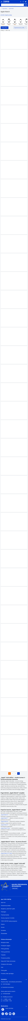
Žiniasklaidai (4, 933)
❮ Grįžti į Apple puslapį (6, 15)
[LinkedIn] (13, 1013)
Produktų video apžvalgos (7, 973)
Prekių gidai (4, 970)
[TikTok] (6, 1013)
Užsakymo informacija (6, 964)
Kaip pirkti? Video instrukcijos (8, 961)
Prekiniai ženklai (5, 915)
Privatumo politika (5, 958)
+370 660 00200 (6, 993)
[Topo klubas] (14, 887)
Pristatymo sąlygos (5, 945)
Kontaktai (3, 930)
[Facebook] (2, 1009)
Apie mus (3, 902)
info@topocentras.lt (7, 997)
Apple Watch (11, 8)
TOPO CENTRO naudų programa (9, 921)
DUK (2, 967)
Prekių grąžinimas (5, 952)
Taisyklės (3, 955)
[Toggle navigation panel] (1, 1)
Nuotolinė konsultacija (8, 987)
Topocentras (4, 8)
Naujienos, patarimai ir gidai (8, 908)
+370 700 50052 (6, 984)
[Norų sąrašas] (23, 1)
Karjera (3, 924)
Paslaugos (3, 911)
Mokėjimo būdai (5, 942)
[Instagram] (2, 1013)
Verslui (2, 927)
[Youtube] (10, 1013)
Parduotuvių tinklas (6, 905)
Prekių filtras (4, 27)
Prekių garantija (5, 948)
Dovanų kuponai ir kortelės (7, 918)
